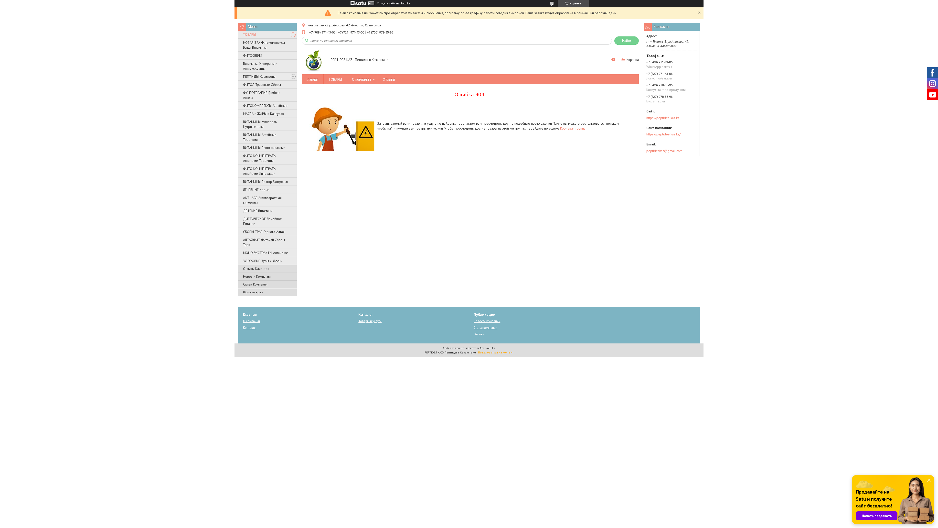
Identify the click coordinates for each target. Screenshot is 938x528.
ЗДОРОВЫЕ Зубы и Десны (263, 261)
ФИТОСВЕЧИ (252, 55)
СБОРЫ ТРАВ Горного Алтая (264, 232)
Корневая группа (573, 128)
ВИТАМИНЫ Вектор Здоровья (265, 181)
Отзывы (389, 79)
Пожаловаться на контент (495, 352)
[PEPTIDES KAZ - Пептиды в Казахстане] (314, 60)
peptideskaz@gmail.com (664, 151)
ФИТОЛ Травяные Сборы (262, 84)
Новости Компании (257, 276)
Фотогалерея (253, 292)
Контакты (249, 328)
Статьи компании (485, 328)
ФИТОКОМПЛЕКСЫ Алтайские (265, 105)
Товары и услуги (370, 321)
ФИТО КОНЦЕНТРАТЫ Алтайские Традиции (259, 158)
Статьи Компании (255, 284)
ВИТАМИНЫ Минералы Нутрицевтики (260, 124)
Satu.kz (490, 348)
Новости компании (487, 321)
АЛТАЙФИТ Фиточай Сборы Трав (264, 242)
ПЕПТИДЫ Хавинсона (259, 76)
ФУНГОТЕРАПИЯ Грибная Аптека (261, 95)
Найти (626, 41)
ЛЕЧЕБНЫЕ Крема (256, 189)
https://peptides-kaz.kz (662, 118)
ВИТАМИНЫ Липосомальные (264, 147)
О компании (361, 79)
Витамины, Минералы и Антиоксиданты (260, 66)
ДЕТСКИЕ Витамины (258, 211)
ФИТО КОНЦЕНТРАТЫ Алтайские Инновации (259, 171)
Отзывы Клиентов (256, 268)
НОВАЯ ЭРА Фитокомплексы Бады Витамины (264, 45)
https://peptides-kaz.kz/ (663, 134)
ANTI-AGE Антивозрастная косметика (262, 200)
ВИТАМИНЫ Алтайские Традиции (260, 137)
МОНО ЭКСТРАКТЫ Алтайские (265, 253)
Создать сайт (386, 3)
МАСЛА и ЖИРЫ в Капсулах (263, 113)
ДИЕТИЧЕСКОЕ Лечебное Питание (262, 221)
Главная (313, 79)
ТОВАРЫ (249, 34)
